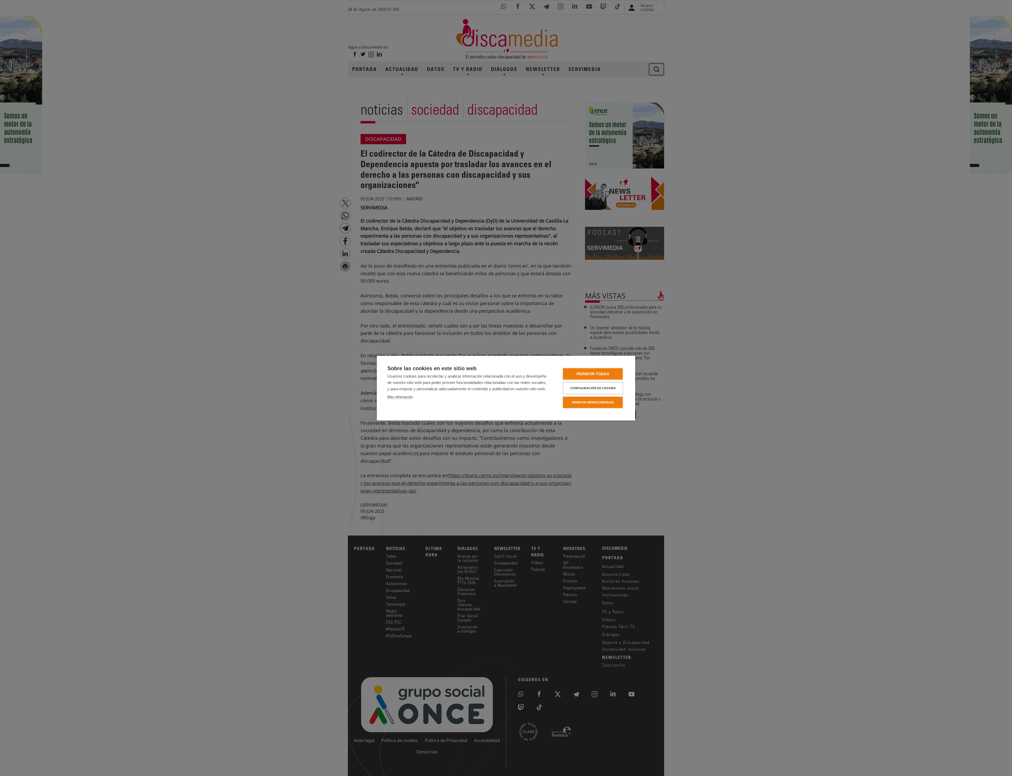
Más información (400, 397)
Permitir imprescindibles (593, 402)
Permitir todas (593, 374)
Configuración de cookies (593, 387)
